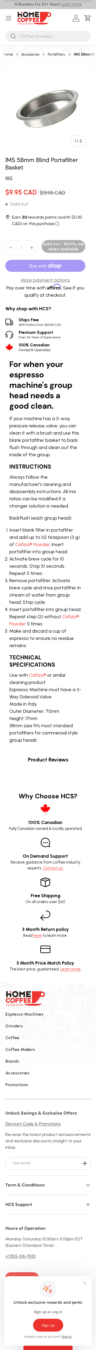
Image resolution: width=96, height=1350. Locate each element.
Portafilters (56, 54)
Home (8, 54)
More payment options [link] (45, 280)
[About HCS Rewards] (57, 224)
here (37, 935)
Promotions (16, 1084)
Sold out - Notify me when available (63, 246)
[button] (88, 18)
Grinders (14, 1025)
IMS (9, 177)
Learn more (71, 4)
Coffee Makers (20, 1049)
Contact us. (53, 868)
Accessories (30, 54)
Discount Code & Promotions (33, 1123)
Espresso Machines (24, 1014)
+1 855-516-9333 (20, 1256)
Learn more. (70, 969)
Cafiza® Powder (32, 544)
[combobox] (48, 36)
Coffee (12, 1037)
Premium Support (40, 334)
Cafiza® (37, 675)
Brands (12, 1061)
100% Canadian (34, 347)
